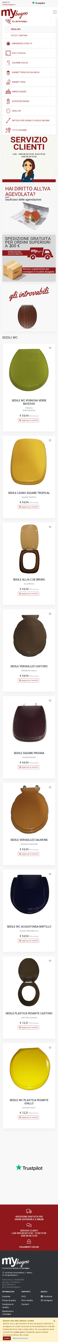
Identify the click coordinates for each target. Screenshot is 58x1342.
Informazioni (8, 1292)
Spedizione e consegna (7, 1312)
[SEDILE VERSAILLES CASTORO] (29, 635)
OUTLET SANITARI (19, 35)
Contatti (25, 1304)
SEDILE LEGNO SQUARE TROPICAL (29, 493)
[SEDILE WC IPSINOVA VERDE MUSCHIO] (29, 370)
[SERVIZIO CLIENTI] (29, 158)
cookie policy (19, 1332)
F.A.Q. (23, 1296)
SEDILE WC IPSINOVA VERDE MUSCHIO (29, 402)
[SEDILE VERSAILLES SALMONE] (29, 809)
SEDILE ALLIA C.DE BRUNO (29, 579)
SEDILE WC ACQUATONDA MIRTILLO (29, 926)
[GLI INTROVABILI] (29, 307)
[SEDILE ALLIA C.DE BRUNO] (29, 549)
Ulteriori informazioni (20, 1338)
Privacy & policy (9, 1300)
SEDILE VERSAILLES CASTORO (29, 666)
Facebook (48, 1296)
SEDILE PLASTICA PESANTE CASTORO (29, 1013)
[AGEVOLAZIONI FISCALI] (29, 209)
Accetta (7, 1338)
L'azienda (6, 1296)
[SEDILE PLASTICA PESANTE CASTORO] (29, 982)
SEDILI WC (16, 29)
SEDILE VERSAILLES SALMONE (29, 839)
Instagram (48, 1300)
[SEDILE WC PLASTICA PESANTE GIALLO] (29, 1069)
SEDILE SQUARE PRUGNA (29, 753)
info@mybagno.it (8, 5)
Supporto (25, 1292)
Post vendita (27, 1300)
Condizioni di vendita (7, 1305)
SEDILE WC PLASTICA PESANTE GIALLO (29, 1102)
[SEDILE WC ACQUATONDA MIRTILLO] (29, 896)
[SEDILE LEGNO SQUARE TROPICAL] (29, 462)
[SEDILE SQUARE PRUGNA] (29, 722)
